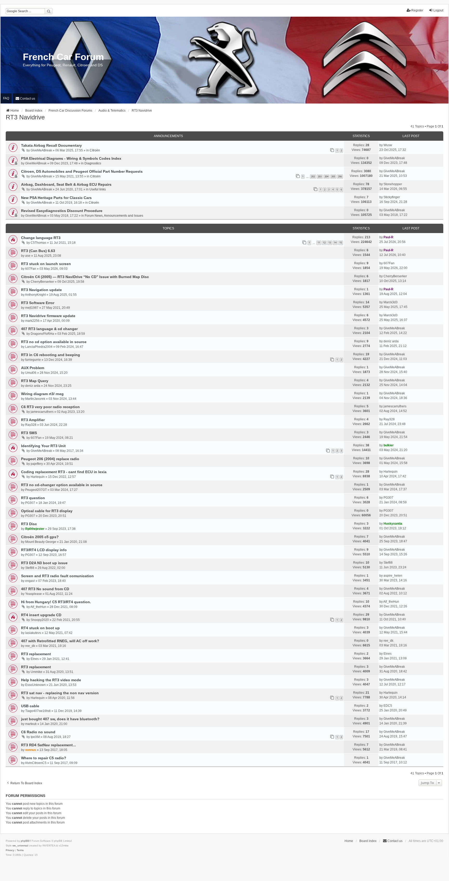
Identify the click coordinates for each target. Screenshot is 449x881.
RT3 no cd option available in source (54, 342)
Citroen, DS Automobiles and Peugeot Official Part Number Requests (82, 171)
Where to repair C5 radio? (43, 758)
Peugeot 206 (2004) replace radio (50, 459)
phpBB (25, 840)
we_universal (20, 845)
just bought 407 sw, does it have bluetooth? (60, 719)
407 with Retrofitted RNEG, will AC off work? (60, 641)
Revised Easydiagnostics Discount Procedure (61, 211)
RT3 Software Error (37, 303)
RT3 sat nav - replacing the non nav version (60, 693)
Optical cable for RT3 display (46, 511)
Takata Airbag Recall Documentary (51, 145)
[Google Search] (48, 11)
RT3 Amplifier (33, 420)
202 (313, 176)
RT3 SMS (29, 433)
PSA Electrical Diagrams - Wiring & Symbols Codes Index (71, 158)
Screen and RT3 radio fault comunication (57, 576)
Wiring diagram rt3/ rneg (42, 394)
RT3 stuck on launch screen (46, 264)
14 (335, 242)
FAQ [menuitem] (6, 98)
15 (340, 242)
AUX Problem (32, 368)
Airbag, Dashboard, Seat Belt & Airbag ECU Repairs (66, 184)
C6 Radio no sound (38, 732)
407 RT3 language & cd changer (49, 329)
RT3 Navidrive (25, 117)
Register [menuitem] (417, 10)
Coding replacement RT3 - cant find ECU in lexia (64, 472)
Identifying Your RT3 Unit (43, 446)
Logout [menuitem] (438, 10)
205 (333, 176)
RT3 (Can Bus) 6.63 (38, 251)
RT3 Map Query (34, 381)
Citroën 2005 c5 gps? (40, 537)
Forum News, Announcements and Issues (114, 215)
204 (326, 176)
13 (329, 242)
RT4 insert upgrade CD (41, 615)
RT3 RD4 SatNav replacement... (48, 745)
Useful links (97, 189)
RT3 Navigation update (41, 290)
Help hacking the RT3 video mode (51, 680)
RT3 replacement (36, 654)
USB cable (30, 706)
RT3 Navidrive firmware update (48, 316)
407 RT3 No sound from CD (45, 589)
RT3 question (33, 498)
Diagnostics (92, 163)
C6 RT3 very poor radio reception (50, 407)
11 (319, 242)
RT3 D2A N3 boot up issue (44, 563)
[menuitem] (25, 98)
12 (324, 242)
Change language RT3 (41, 238)
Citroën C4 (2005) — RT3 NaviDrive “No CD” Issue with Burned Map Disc (85, 277)
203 (320, 176)
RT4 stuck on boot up (40, 628)
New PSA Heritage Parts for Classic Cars (56, 198)
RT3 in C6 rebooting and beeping (50, 355)
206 (340, 176)
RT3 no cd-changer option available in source (61, 485)
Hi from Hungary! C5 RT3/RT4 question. (56, 602)
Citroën (95, 150)
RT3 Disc (29, 524)
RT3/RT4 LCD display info (44, 550)
